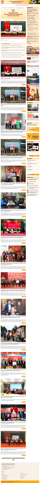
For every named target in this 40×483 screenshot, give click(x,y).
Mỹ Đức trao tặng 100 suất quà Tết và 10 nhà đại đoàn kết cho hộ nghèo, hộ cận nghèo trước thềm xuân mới (13, 449)
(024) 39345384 (7, 467)
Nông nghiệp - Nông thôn (31, 18)
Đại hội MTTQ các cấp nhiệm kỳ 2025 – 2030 (33, 13)
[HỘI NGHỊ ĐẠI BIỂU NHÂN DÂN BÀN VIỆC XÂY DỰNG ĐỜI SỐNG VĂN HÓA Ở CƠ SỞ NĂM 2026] (30, 116)
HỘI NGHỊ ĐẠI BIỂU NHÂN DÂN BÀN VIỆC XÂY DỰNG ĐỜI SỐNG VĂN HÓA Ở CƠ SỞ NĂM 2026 (30, 119)
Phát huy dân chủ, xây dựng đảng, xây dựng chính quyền (33, 37)
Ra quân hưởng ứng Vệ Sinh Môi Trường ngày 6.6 (32, 112)
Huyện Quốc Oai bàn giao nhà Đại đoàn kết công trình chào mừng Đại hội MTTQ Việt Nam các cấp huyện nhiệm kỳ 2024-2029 (13, 131)
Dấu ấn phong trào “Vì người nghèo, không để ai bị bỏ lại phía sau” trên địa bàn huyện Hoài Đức (13, 184)
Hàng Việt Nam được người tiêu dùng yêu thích (33, 195)
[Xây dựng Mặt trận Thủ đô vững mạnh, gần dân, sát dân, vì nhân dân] (29, 62)
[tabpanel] (13, 31)
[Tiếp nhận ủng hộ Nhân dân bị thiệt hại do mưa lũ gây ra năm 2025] (35, 116)
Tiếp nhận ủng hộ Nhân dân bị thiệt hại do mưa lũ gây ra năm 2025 (35, 119)
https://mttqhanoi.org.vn (5, 469)
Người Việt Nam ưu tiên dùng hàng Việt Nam (33, 24)
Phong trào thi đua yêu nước (31, 20)
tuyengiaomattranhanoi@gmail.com (6, 468)
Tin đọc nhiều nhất (5, 43)
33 (20, 458)
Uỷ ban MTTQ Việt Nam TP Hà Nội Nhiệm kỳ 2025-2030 (33, 179)
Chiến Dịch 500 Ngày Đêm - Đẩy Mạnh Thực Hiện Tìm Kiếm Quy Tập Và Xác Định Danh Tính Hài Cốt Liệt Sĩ (33, 55)
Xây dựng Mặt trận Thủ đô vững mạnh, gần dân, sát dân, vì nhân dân (35, 62)
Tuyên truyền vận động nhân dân (32, 9)
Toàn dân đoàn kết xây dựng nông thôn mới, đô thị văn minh (32, 22)
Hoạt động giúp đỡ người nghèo (32, 31)
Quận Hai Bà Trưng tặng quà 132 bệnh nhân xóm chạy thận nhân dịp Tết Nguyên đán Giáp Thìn (13, 264)
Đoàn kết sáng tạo (30, 26)
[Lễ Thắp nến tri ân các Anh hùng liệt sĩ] (29, 58)
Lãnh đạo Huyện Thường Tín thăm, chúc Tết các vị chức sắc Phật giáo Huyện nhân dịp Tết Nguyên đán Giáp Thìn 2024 (13, 317)
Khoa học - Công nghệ (30, 17)
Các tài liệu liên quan (4, 479)
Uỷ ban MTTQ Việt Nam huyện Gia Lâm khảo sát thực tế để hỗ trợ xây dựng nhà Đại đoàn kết (13, 210)
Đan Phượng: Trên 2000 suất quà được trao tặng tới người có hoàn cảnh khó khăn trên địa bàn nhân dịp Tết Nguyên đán (13, 237)
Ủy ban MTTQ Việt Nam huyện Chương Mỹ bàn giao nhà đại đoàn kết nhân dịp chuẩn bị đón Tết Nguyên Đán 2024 (13, 344)
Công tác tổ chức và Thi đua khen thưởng (32, 41)
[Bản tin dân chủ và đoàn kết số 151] (33, 92)
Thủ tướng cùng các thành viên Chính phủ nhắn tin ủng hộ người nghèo (11, 45)
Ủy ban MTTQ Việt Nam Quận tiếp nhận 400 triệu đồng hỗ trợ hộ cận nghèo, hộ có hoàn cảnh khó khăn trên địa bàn (13, 370)
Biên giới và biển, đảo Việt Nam (32, 33)
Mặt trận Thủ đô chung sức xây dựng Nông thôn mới (34, 192)
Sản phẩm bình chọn (30, 141)
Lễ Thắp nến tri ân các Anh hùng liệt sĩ (35, 58)
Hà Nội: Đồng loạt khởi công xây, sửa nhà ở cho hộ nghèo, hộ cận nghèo (13, 105)
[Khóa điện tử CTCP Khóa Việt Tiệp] (33, 147)
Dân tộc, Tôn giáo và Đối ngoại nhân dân (32, 39)
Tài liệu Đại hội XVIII (32, 181)
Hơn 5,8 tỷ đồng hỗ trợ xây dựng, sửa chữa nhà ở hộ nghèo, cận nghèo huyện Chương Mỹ (13, 39)
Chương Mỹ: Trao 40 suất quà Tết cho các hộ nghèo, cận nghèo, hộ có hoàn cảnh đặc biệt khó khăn (13, 422)
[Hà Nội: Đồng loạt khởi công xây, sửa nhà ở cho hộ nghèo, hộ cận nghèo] (13, 95)
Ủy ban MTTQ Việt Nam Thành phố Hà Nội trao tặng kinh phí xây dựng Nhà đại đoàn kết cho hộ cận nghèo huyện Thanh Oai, (13, 157)
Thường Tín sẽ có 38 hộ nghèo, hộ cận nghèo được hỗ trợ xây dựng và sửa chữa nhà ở (13, 78)
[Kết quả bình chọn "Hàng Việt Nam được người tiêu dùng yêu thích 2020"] (33, 136)
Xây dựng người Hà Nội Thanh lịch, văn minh (33, 187)
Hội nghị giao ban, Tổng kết (31, 15)
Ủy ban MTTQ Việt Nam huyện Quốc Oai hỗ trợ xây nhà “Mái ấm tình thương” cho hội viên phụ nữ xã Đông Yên (13, 47)
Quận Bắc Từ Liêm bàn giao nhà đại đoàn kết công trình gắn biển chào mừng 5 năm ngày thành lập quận (13, 50)
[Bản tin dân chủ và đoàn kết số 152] (33, 74)
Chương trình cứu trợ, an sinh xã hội (33, 28)
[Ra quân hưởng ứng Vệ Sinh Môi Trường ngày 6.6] (32, 107)
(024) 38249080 (13, 467)
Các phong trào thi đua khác (32, 34)
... (18, 458)
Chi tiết (23, 84)
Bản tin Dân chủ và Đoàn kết (33, 185)
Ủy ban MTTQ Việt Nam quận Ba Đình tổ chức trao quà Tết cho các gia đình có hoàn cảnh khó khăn (13, 397)
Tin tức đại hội (29, 123)
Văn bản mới (31, 183)
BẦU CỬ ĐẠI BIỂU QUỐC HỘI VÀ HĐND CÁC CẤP (32, 11)
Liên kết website (29, 158)
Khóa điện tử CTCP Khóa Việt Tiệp (32, 151)
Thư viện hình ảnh (30, 102)
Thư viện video (29, 46)
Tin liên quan (29, 43)
